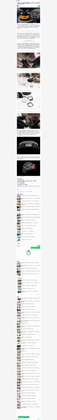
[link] (19, 419)
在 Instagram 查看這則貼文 (28, 40)
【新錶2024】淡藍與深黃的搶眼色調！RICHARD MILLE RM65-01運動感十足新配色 (28, 186)
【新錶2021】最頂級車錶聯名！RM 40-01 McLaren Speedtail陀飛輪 (30, 185)
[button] (17, 419)
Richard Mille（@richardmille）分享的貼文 (28, 41)
